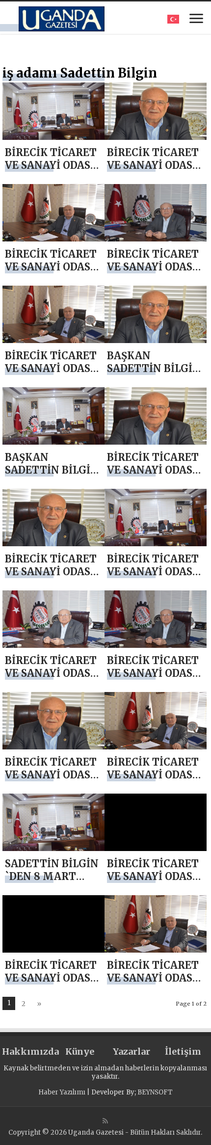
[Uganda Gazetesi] (62, 17)
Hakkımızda (27, 1051)
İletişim (183, 1051)
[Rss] (105, 1121)
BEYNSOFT (155, 1092)
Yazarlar (131, 1051)
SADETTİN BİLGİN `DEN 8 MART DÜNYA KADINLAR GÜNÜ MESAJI (53, 882)
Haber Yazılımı (61, 1092)
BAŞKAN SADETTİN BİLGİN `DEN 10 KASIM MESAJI (154, 374)
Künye (79, 1051)
